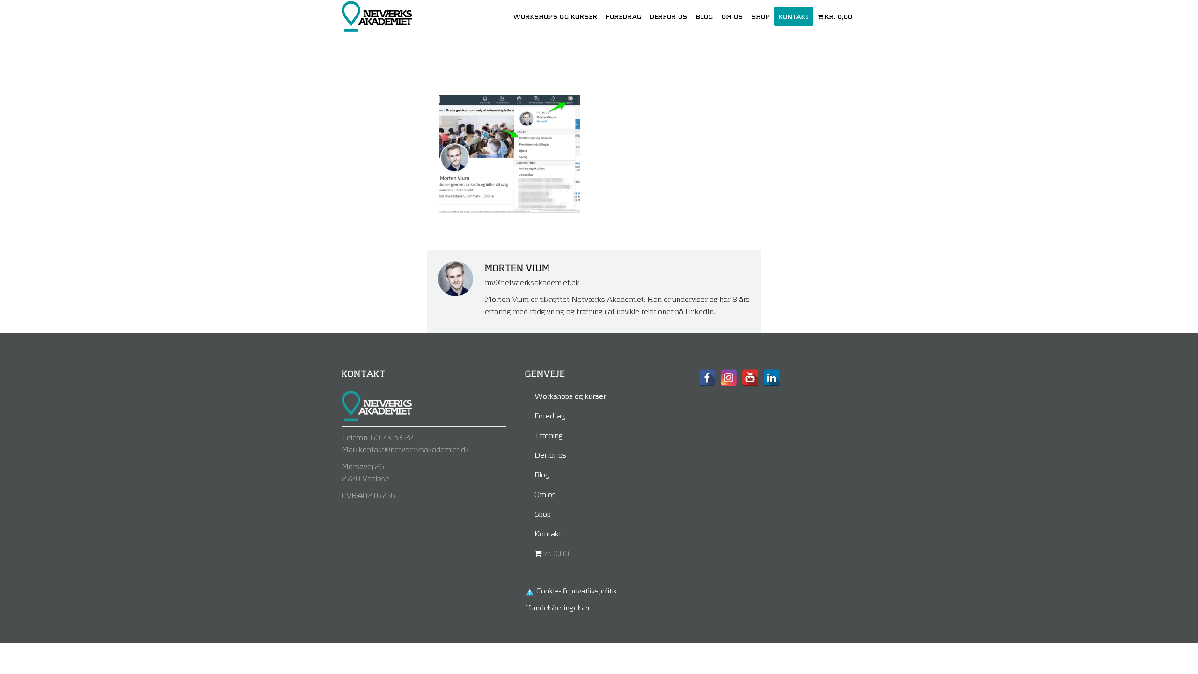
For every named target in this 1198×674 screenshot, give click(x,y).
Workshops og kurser (570, 395)
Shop (542, 513)
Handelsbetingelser (557, 607)
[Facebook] (707, 377)
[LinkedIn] (771, 377)
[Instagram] (728, 377)
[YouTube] (750, 377)
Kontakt (548, 533)
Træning (548, 435)
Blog (541, 474)
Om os (545, 494)
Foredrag (549, 415)
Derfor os (550, 454)
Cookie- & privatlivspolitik (576, 590)
